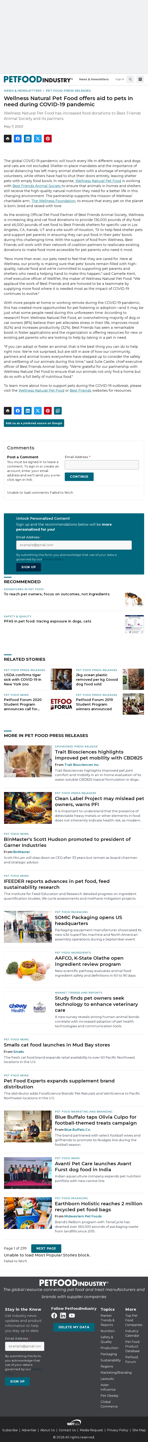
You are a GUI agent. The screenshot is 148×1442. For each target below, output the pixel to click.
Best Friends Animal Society (37, 186)
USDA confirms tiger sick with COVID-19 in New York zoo (22, 679)
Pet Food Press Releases (68, 90)
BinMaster (21, 852)
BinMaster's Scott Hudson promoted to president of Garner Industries (67, 842)
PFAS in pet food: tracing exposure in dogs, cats (47, 621)
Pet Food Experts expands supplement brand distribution (59, 1084)
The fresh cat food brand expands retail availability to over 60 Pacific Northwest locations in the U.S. (69, 1060)
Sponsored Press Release (76, 746)
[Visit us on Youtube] (72, 1316)
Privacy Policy (117, 1430)
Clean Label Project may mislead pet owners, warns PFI (99, 801)
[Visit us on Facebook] (54, 1316)
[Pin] (48, 138)
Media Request (91, 1430)
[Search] (130, 79)
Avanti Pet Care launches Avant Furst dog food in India (93, 1166)
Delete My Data (74, 1327)
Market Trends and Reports (79, 992)
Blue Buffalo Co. (77, 1130)
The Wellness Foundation (53, 201)
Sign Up (28, 567)
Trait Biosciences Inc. (82, 765)
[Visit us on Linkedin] (63, 1316)
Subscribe (10, 1430)
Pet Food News (16, 694)
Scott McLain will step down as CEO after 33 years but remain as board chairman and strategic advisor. (70, 860)
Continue (79, 476)
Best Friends (80, 390)
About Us (47, 1430)
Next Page (46, 1248)
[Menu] (140, 79)
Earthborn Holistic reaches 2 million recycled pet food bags (98, 1206)
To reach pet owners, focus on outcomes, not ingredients (57, 594)
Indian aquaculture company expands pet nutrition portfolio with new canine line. (98, 1178)
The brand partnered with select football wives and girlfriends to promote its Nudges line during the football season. (97, 1140)
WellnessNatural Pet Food (98, 181)
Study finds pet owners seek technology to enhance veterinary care (96, 1004)
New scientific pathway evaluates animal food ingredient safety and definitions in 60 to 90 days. (95, 973)
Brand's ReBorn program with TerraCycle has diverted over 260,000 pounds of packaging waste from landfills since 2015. (96, 1226)
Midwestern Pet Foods (83, 1216)
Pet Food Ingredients (73, 952)
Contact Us (67, 1430)
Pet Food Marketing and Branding (84, 1111)
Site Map (139, 1430)
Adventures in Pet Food (24, 589)
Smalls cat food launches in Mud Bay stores (57, 1045)
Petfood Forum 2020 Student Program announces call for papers (23, 705)
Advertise (29, 1430)
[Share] (18, 138)
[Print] (8, 138)
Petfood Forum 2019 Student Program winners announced (94, 704)
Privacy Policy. (53, 559)
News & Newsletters (23, 90)
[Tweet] (38, 138)
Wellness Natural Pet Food (41, 390)
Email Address (77, 457)
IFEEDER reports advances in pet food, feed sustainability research (57, 884)
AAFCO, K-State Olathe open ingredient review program (89, 961)
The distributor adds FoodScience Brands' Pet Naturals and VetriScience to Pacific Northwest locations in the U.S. (72, 1096)
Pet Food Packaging (71, 911)
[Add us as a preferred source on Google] (58, 411)
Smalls (18, 1052)
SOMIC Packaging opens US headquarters (88, 920)
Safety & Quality (17, 616)
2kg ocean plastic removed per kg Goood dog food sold (97, 679)
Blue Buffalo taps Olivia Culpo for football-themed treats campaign (96, 1120)
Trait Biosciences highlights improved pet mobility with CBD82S (99, 755)
